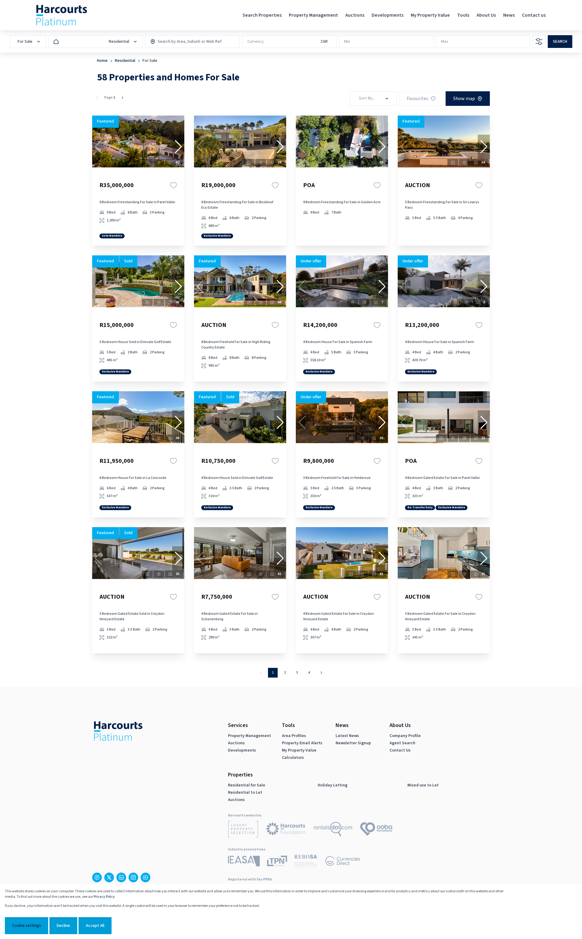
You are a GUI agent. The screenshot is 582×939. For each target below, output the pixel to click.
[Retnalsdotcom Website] (333, 830)
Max (444, 42)
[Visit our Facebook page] (97, 877)
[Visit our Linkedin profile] (121, 877)
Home (102, 61)
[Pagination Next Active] (122, 98)
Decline (63, 926)
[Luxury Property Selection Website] (243, 830)
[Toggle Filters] (539, 41)
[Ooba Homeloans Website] (376, 830)
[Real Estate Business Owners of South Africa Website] (305, 862)
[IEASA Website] (244, 862)
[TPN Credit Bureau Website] (277, 862)
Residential (125, 61)
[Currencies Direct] (342, 862)
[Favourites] (173, 185)
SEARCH (560, 42)
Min (347, 42)
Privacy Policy (104, 896)
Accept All (95, 926)
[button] (178, 147)
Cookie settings (26, 926)
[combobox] (184, 42)
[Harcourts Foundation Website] (286, 830)
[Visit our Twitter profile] (109, 877)
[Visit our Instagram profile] (133, 877)
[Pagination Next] (321, 673)
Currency (255, 42)
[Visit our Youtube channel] (145, 877)
